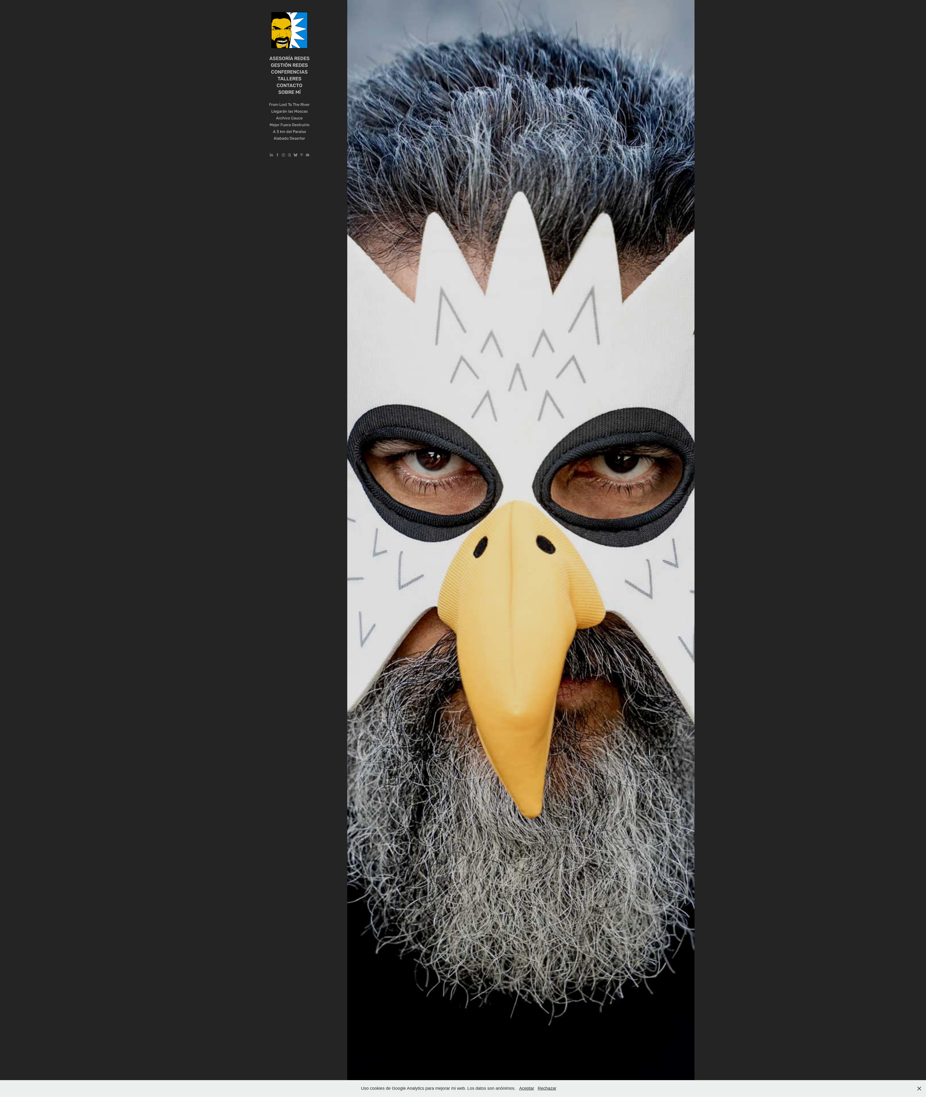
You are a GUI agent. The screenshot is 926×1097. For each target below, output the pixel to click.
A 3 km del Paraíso (289, 132)
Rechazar (547, 1088)
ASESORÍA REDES (289, 59)
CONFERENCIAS (289, 72)
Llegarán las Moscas (289, 111)
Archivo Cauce (289, 118)
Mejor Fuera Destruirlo (289, 125)
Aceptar (526, 1088)
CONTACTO (289, 86)
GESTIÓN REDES (289, 65)
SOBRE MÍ (289, 92)
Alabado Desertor (289, 138)
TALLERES (289, 79)
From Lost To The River (289, 105)
